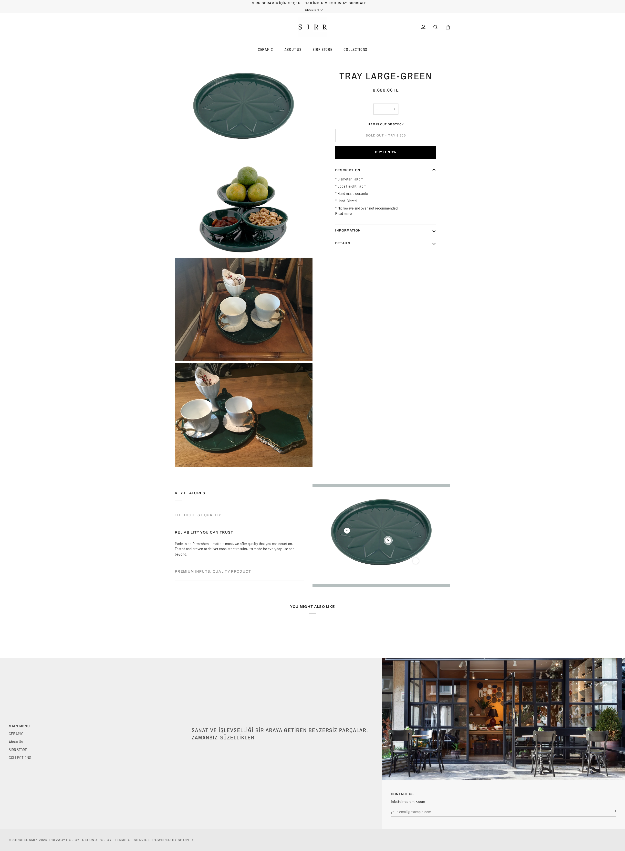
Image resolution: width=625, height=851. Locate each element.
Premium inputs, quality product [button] (213, 571)
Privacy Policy (64, 840)
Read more (343, 213)
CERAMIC (265, 49)
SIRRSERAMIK (25, 840)
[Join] (612, 811)
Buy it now (385, 152)
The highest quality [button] (198, 515)
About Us (293, 49)
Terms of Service (132, 840)
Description (347, 170)
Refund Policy (97, 840)
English (312, 9)
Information (348, 230)
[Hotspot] (347, 531)
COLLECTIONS (355, 49)
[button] (281, 725)
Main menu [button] (19, 726)
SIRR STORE (322, 49)
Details (342, 243)
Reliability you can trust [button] (204, 532)
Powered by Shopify (173, 840)
